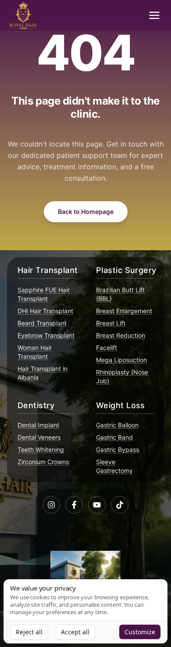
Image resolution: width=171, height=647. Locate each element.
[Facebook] (74, 505)
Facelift (106, 347)
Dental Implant (38, 425)
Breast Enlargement (124, 311)
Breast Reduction (120, 335)
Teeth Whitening (41, 449)
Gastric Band (114, 437)
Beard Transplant (42, 323)
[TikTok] (119, 505)
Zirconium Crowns (43, 461)
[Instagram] (51, 505)
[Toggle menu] (154, 15)
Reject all (29, 632)
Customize (140, 632)
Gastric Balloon (117, 425)
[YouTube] (97, 505)
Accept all (75, 632)
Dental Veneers (39, 437)
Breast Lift (110, 323)
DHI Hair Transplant (45, 311)
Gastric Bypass (117, 449)
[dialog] (85, 611)
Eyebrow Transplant (46, 335)
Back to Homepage (86, 211)
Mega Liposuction (121, 360)
